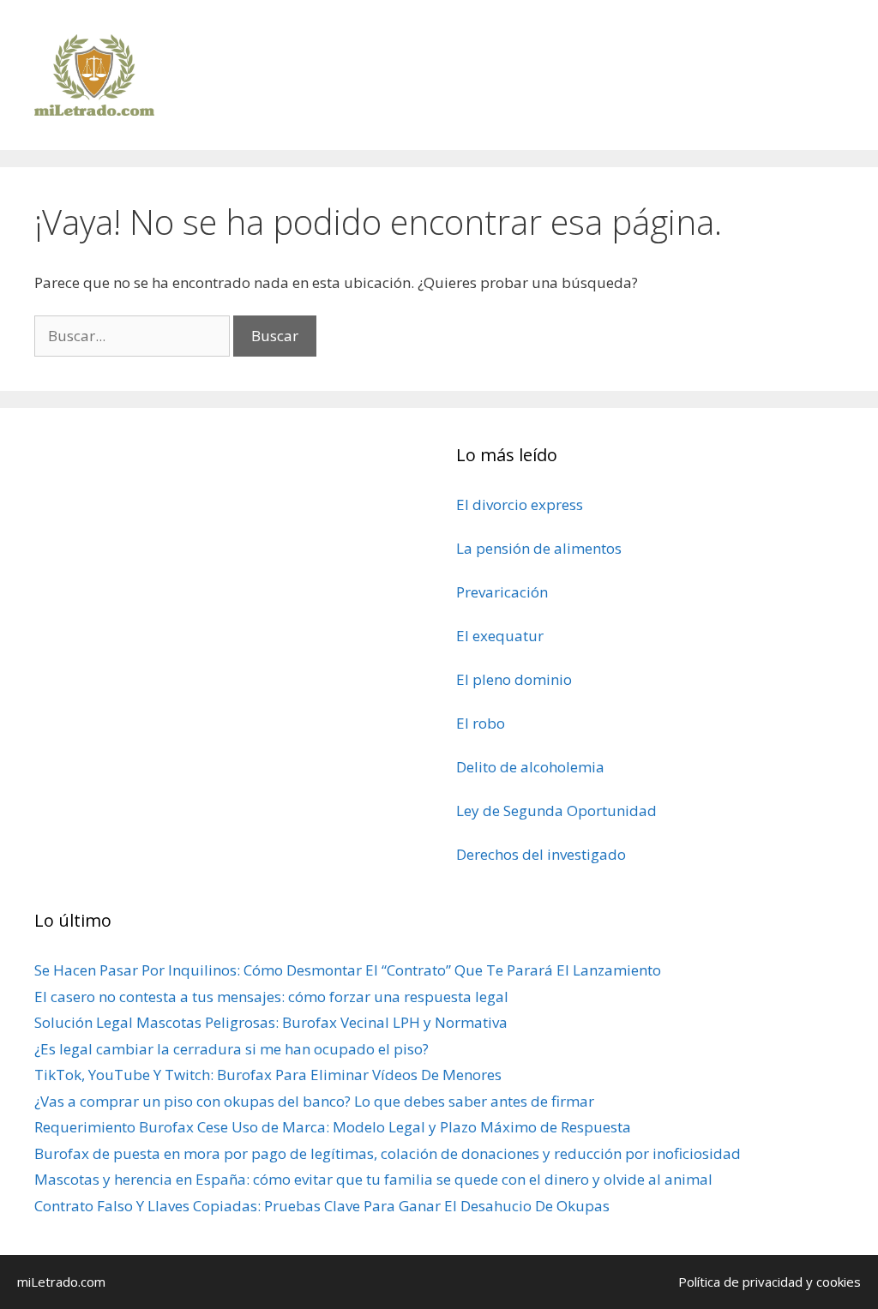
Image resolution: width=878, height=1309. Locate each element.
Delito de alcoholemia (530, 767)
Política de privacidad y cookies (769, 1281)
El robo (480, 723)
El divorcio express (519, 504)
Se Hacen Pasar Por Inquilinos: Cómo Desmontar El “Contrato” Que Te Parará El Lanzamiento (347, 970)
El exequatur (500, 635)
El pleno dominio (514, 679)
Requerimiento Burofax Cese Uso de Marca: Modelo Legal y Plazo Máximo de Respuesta (332, 1127)
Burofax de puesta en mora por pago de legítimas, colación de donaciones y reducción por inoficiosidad (387, 1153)
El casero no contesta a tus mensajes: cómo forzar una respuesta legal (271, 996)
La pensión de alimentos (539, 548)
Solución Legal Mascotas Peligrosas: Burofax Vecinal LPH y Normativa (271, 1022)
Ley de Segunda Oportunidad (556, 810)
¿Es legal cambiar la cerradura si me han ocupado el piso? (231, 1049)
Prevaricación (502, 592)
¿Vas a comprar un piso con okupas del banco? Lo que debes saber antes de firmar (314, 1101)
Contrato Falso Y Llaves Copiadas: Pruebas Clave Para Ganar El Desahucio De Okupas (322, 1206)
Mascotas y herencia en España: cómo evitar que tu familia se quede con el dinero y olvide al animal (373, 1179)
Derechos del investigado (541, 854)
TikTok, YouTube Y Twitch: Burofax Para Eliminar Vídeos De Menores (268, 1074)
